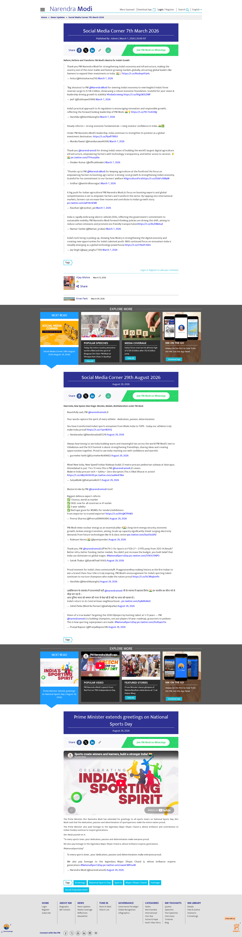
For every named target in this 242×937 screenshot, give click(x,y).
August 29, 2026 (115, 435)
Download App (174, 359)
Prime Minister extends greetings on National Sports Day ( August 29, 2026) (59, 694)
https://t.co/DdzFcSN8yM (155, 178)
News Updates (58, 17)
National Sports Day (100, 883)
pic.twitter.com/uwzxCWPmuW (119, 865)
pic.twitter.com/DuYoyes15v (151, 622)
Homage (155, 883)
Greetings (80, 883)
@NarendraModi (98, 88)
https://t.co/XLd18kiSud (150, 224)
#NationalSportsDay (118, 556)
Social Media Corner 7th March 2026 (121, 31)
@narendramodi (87, 150)
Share (83, 286)
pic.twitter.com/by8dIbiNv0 (136, 601)
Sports (118, 883)
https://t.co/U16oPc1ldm (138, 245)
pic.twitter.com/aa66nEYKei (109, 475)
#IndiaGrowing (115, 95)
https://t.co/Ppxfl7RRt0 (105, 136)
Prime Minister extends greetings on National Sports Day (121, 720)
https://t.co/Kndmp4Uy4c (136, 74)
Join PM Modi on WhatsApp (151, 50)
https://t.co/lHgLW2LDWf (137, 95)
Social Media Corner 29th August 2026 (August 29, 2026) (59, 353)
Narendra (71, 9)
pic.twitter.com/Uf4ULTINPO (144, 556)
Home (44, 17)
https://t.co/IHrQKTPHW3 (119, 514)
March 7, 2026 (105, 78)
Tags (67, 262)
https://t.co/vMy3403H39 (80, 475)
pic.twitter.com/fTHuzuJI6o (85, 157)
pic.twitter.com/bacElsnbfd (142, 535)
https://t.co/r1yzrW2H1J (99, 430)
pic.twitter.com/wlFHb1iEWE (82, 203)
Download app (8, 931)
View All (90, 361)
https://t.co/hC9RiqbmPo (146, 577)
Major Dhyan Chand (136, 883)
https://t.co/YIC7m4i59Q (144, 112)
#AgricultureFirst (133, 178)
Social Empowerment (76, 890)
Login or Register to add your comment (159, 270)
